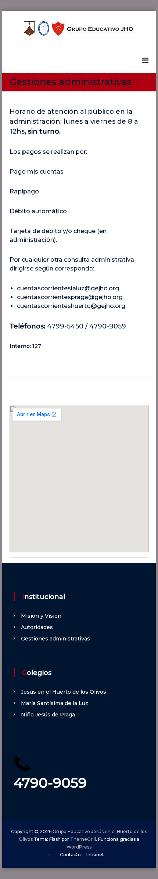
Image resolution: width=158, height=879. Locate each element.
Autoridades (37, 627)
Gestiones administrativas (55, 638)
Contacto (70, 854)
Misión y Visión (41, 616)
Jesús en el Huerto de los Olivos (63, 692)
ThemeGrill (83, 839)
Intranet (95, 854)
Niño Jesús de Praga (48, 714)
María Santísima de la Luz (54, 703)
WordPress (79, 847)
